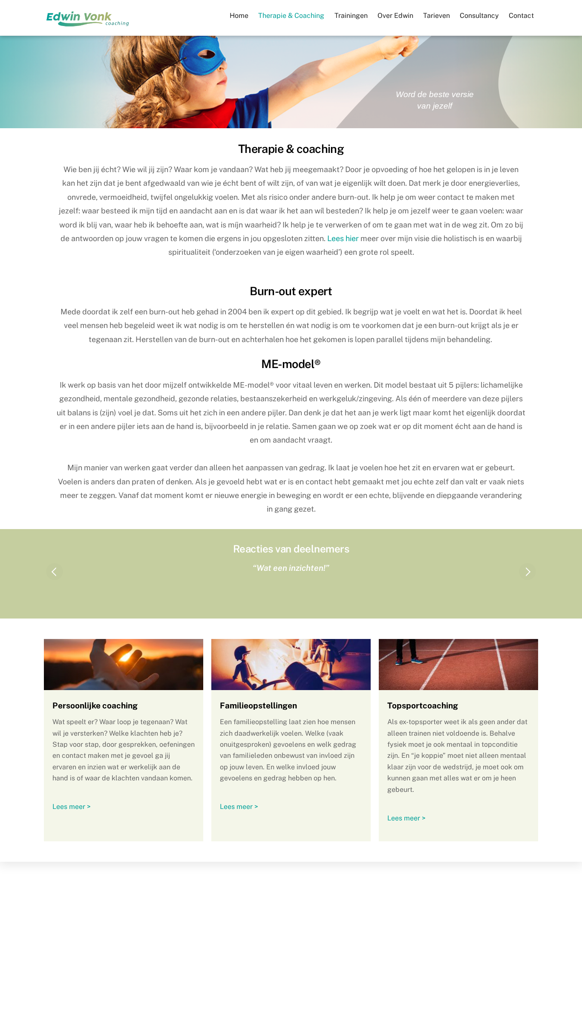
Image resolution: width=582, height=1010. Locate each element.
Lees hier (343, 238)
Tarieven (436, 16)
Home (239, 16)
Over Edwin (395, 16)
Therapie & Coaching (291, 16)
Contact (521, 16)
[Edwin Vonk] (87, 26)
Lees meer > (71, 807)
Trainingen (351, 16)
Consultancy (479, 16)
